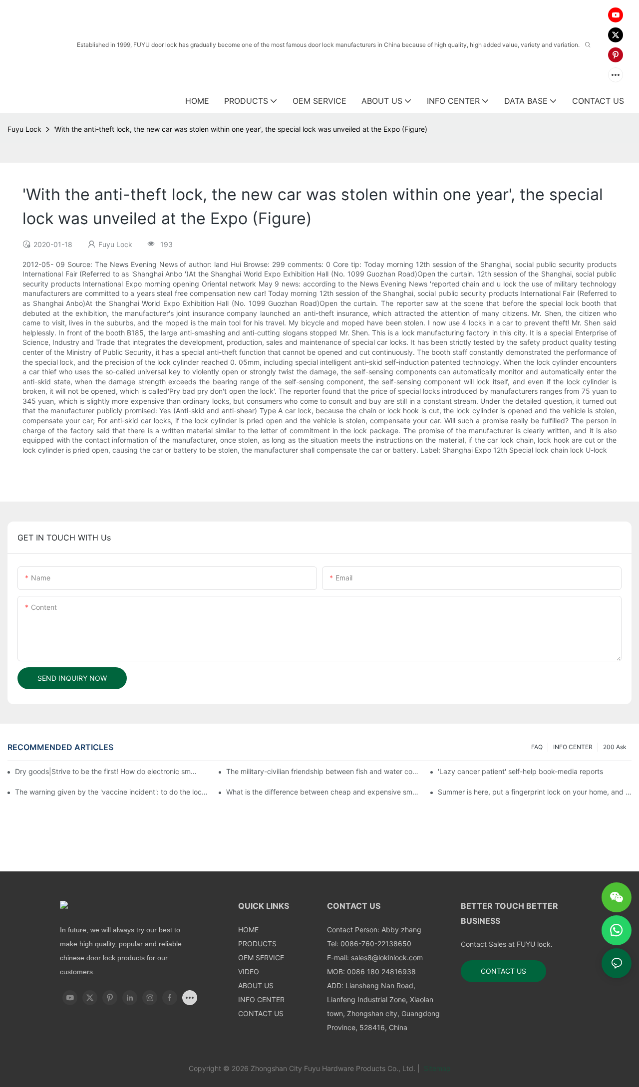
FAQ (537, 747)
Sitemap (436, 1068)
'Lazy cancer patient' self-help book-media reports (520, 771)
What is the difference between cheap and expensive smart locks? (323, 792)
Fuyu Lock (24, 129)
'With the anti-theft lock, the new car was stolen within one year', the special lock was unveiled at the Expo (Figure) (240, 129)
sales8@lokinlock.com (387, 957)
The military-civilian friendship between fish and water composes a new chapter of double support (323, 771)
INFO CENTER (573, 747)
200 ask (615, 747)
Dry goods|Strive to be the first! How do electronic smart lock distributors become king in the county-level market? (107, 771)
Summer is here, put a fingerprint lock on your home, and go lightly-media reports (535, 792)
